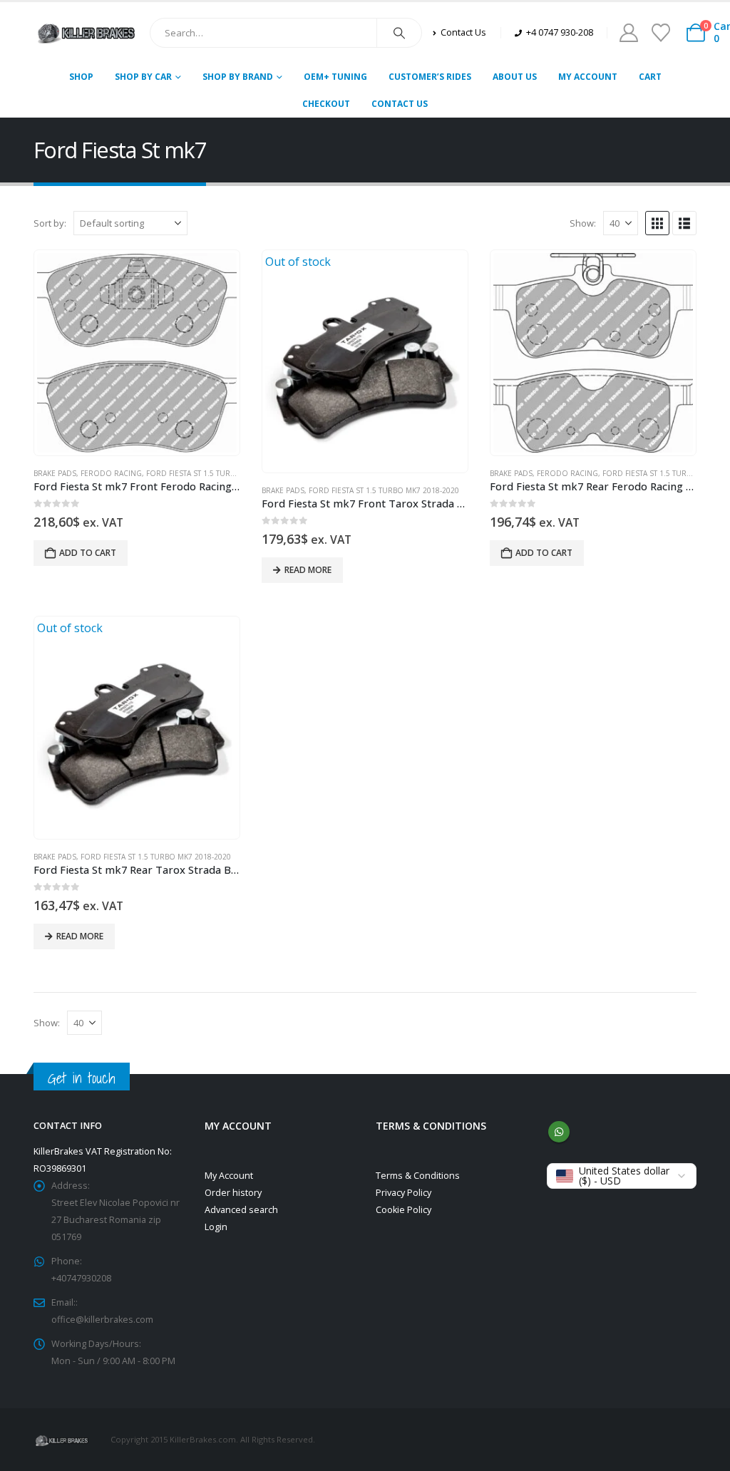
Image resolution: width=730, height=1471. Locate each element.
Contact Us (399, 104)
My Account (587, 77)
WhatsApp (559, 1131)
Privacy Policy (403, 1193)
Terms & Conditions (418, 1176)
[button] (657, 223)
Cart (650, 77)
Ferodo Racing (111, 473)
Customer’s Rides (430, 77)
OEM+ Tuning (335, 77)
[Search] (399, 33)
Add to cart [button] (87, 553)
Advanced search (241, 1210)
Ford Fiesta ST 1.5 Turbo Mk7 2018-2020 (221, 473)
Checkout (326, 104)
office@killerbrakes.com (102, 1319)
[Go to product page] (137, 353)
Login (216, 1227)
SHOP (81, 77)
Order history (233, 1193)
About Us (515, 77)
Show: (583, 223)
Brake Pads (55, 473)
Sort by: (50, 223)
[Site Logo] (86, 32)
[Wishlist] (660, 33)
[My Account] (628, 33)
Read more (307, 570)
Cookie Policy (403, 1210)
